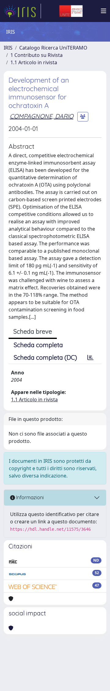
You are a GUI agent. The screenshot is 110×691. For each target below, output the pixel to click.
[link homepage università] (71, 11)
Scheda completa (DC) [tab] (45, 357)
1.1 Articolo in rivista (33, 62)
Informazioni (29, 497)
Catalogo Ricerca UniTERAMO (53, 47)
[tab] (90, 357)
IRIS (8, 47)
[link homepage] (22, 11)
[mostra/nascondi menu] (103, 11)
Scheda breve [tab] (32, 331)
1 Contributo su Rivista (36, 55)
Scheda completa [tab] (38, 345)
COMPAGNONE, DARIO (41, 116)
